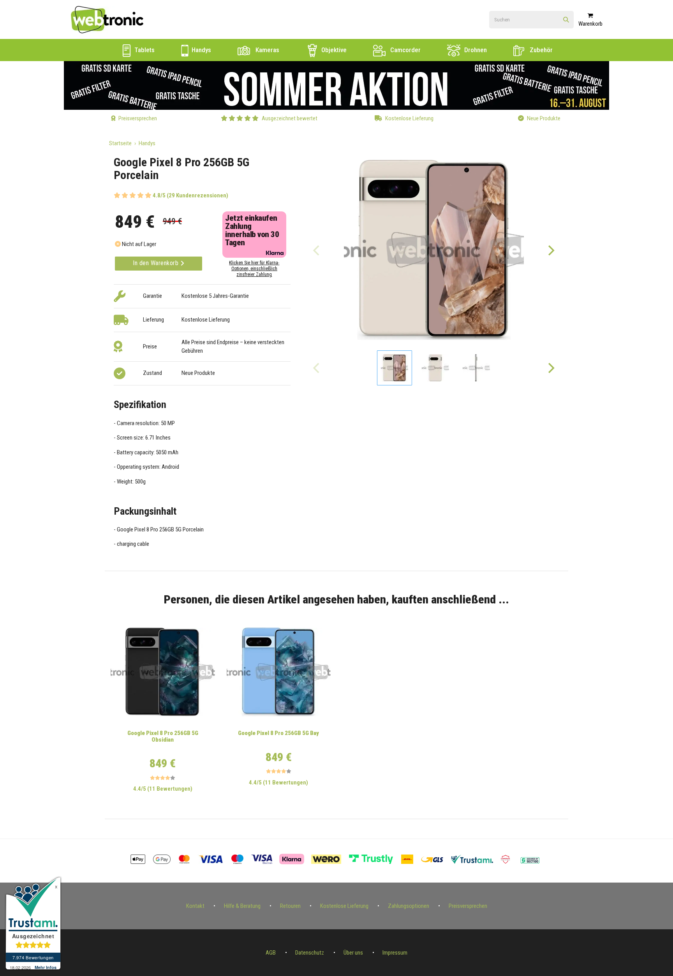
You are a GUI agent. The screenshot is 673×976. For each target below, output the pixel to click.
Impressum (394, 952)
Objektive (333, 50)
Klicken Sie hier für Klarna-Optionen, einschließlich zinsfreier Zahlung (254, 268)
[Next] (550, 250)
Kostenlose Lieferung (344, 905)
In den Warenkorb (156, 263)
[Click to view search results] (566, 20)
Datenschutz (309, 952)
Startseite (120, 143)
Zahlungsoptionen (408, 905)
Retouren (290, 905)
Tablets (144, 50)
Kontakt (195, 905)
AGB (271, 952)
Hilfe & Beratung (242, 905)
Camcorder (405, 50)
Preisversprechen (468, 905)
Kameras (266, 50)
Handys (200, 50)
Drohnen (475, 50)
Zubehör (540, 50)
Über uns (353, 952)
